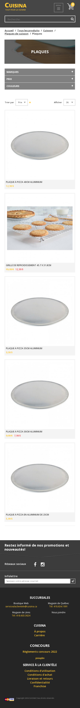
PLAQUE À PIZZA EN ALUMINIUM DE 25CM (27, 514)
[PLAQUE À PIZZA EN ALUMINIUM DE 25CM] (39, 477)
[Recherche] (72, 19)
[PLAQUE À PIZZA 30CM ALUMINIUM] (39, 394)
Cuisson (48, 30)
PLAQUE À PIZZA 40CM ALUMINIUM (24, 182)
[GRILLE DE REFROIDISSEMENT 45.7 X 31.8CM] (39, 228)
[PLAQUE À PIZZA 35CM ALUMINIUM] (39, 311)
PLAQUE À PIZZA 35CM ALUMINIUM (24, 348)
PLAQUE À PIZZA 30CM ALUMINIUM (24, 431)
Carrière (39, 635)
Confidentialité (40, 682)
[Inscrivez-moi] (73, 581)
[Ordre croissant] (29, 102)
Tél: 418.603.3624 (21, 614)
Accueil (9, 30)
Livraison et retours (40, 678)
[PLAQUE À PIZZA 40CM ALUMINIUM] (39, 145)
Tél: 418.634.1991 (58, 605)
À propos (39, 631)
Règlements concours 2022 (40, 651)
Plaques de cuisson (16, 33)
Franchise (40, 686)
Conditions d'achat (40, 674)
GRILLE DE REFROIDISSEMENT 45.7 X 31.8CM (28, 265)
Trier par (9, 102)
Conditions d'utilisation (40, 671)
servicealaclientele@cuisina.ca (21, 606)
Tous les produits (28, 30)
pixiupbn (40, 658)
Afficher (58, 102)
